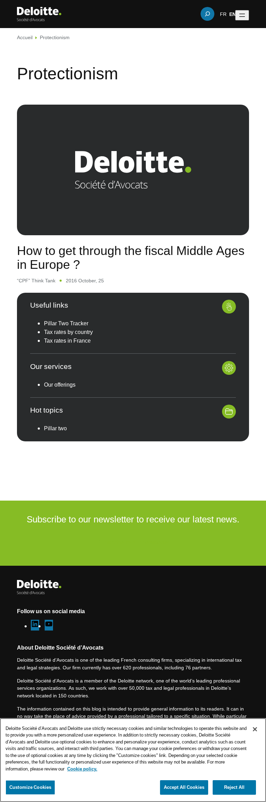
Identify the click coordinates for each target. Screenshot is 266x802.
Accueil (25, 37)
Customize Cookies (30, 787)
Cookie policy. (82, 769)
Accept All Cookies (184, 787)
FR (223, 13)
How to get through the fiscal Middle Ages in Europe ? (131, 257)
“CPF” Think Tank (36, 280)
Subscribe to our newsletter (133, 542)
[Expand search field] (207, 14)
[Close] (255, 729)
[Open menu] (242, 15)
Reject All (234, 787)
